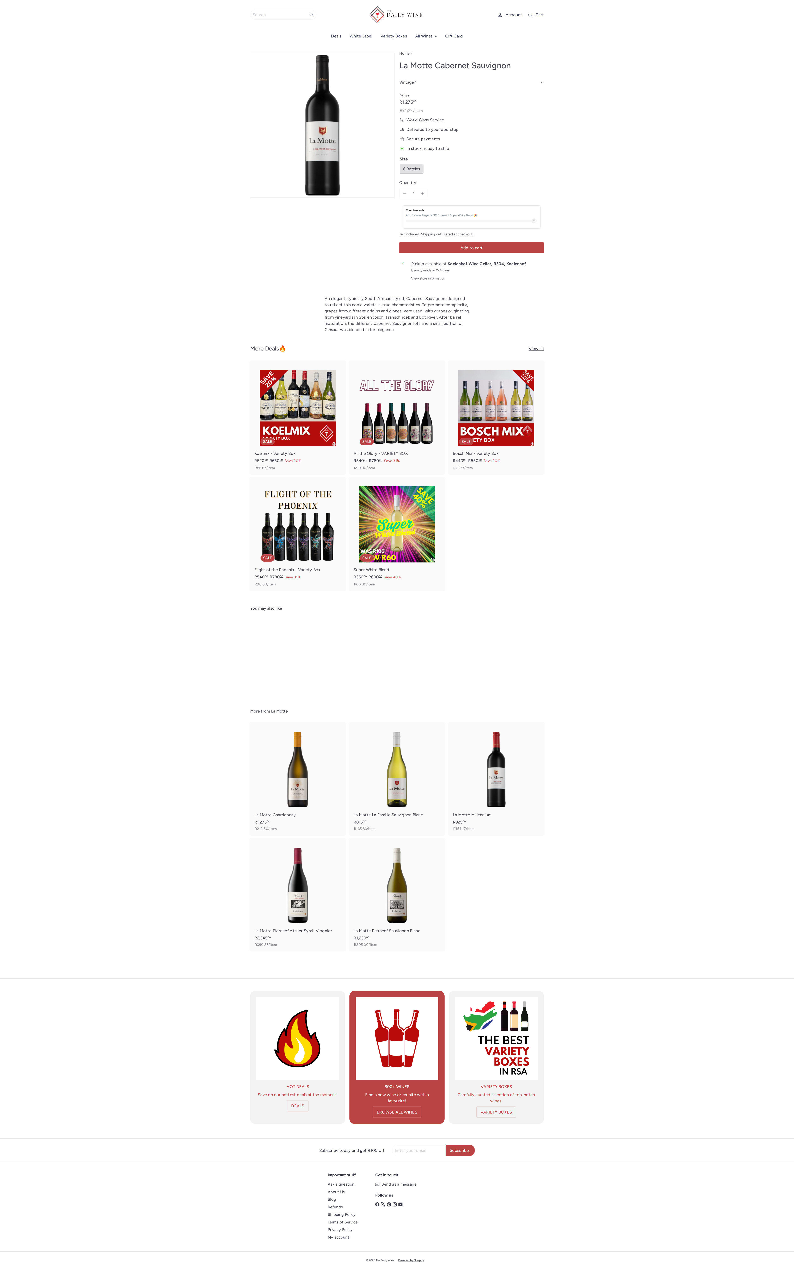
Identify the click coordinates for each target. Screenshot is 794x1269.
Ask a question (341, 1184)
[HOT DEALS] (297, 1038)
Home (404, 53)
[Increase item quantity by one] (422, 193)
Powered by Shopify (411, 1260)
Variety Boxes (393, 36)
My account (338, 1237)
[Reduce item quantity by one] (404, 193)
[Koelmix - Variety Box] (297, 417)
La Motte (279, 711)
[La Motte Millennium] (496, 779)
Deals (336, 36)
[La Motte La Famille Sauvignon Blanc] (397, 779)
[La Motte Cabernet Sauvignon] (273, 656)
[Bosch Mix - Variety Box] (496, 417)
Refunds (335, 1207)
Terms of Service (343, 1222)
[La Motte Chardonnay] (297, 779)
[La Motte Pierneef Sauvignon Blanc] (397, 895)
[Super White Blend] (397, 534)
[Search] (311, 15)
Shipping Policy (342, 1214)
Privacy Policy (340, 1229)
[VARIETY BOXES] (496, 1038)
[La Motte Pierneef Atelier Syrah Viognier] (297, 895)
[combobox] (283, 15)
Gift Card (454, 36)
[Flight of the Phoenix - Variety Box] (297, 534)
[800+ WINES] (397, 1038)
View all (536, 348)
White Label (361, 36)
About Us (336, 1192)
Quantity (407, 182)
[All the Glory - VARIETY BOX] (397, 417)
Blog (332, 1199)
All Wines (424, 36)
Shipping (428, 234)
